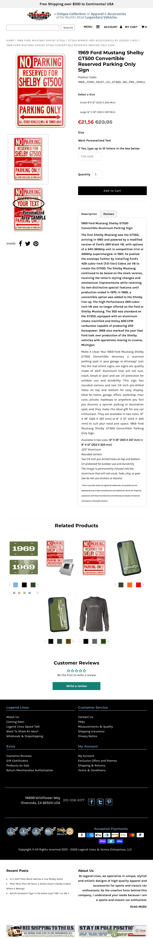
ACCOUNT (111, 27)
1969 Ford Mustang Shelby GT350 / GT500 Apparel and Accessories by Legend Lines (77, 40)
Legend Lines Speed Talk (23, 726)
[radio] (97, 103)
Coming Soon (15, 722)
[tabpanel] (112, 362)
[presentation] (37, 584)
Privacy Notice (87, 736)
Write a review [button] (76, 686)
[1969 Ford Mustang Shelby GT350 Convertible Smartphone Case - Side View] (59, 633)
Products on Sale (17, 765)
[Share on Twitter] (27, 244)
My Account (86, 756)
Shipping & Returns (91, 765)
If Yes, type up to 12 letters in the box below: (109, 148)
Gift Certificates (17, 760)
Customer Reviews (19, 756)
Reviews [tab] (108, 214)
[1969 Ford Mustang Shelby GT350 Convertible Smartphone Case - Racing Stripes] (129, 577)
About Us (12, 717)
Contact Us (85, 717)
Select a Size (86, 94)
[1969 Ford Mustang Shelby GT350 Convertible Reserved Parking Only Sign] (94, 577)
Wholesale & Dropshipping (24, 736)
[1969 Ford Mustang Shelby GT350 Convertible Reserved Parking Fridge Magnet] (59, 577)
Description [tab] (89, 214)
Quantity (84, 174)
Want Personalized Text (94, 140)
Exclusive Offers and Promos (97, 760)
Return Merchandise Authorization (29, 770)
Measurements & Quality (95, 726)
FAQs (81, 722)
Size (81, 132)
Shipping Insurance (91, 731)
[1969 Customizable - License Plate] (24, 577)
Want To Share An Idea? (22, 731)
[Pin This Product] (35, 244)
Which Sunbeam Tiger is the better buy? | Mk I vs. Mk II (39, 893)
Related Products (76, 525)
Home (10, 40)
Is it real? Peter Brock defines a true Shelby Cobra (36, 879)
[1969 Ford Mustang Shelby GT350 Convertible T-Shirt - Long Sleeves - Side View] (94, 633)
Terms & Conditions (92, 770)
